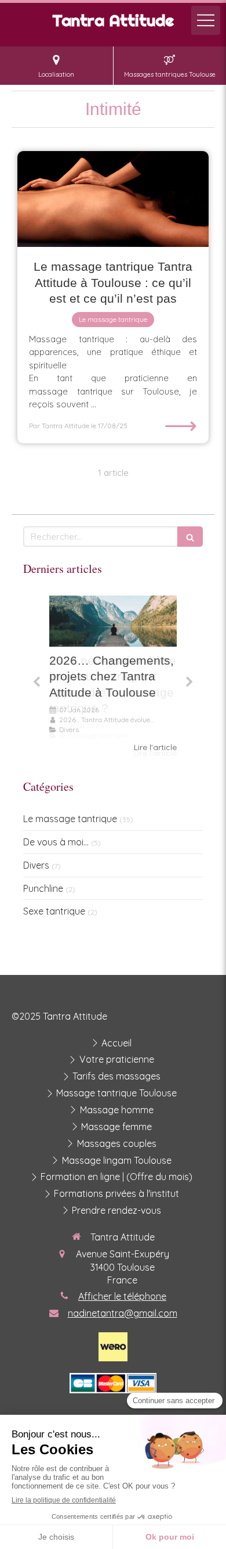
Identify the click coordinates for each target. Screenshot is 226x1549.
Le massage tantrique (70, 818)
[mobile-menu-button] (205, 20)
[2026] (113, 621)
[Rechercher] (190, 536)
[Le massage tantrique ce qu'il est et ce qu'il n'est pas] (113, 199)
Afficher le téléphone (122, 1296)
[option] (113, 674)
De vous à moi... (56, 842)
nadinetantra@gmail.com (122, 1313)
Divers (36, 865)
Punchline (43, 888)
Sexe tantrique (54, 911)
